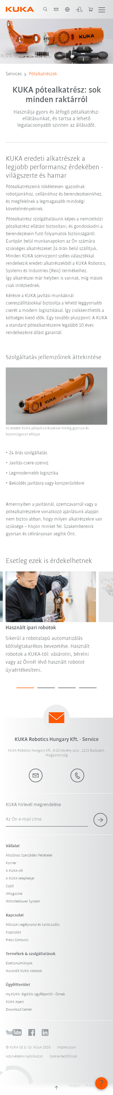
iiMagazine (14, 894)
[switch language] (67, 9)
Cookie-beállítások (63, 1056)
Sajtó (10, 886)
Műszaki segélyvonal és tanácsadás (33, 925)
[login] (79, 9)
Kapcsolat (13, 932)
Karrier (11, 863)
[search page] (45, 9)
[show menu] (101, 9)
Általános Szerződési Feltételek (29, 855)
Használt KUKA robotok (24, 971)
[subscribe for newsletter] (100, 820)
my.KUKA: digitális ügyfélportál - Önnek (35, 994)
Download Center (19, 1010)
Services (14, 74)
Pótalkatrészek (43, 74)
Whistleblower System (23, 901)
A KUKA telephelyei (20, 878)
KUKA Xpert (15, 1002)
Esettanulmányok (19, 963)
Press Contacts (17, 940)
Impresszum (66, 1047)
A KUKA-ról (14, 871)
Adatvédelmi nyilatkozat (24, 1056)
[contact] (56, 9)
